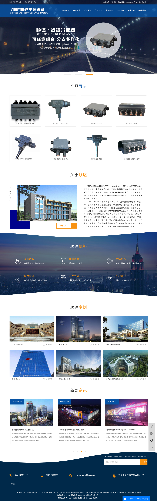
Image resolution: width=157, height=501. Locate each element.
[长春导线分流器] (96, 146)
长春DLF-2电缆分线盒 (132, 159)
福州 (97, 498)
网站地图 (121, 2)
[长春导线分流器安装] (25, 146)
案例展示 (109, 10)
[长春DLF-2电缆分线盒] (131, 146)
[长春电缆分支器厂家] (60, 146)
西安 (94, 498)
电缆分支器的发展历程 (26, 430)
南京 (90, 498)
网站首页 (65, 10)
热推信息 (106, 2)
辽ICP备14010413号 (63, 492)
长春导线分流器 (96, 159)
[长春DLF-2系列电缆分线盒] (25, 111)
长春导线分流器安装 (25, 159)
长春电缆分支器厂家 (60, 159)
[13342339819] (151, 426)
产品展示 (98, 10)
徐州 (87, 498)
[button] (67, 74)
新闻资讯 (87, 10)
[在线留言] (151, 440)
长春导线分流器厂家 (109, 492)
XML (131, 2)
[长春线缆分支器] (96, 111)
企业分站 (114, 2)
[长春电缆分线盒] (131, 111)
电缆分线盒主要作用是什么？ (124, 430)
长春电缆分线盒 (131, 123)
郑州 (67, 498)
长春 (77, 498)
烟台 (84, 498)
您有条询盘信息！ (140, 2)
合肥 (74, 498)
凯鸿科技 (138, 492)
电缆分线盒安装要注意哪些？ (77, 430)
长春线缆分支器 (96, 123)
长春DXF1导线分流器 (60, 123)
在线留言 (131, 10)
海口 (70, 498)
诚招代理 (120, 10)
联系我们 (142, 10)
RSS (126, 2)
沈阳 (80, 498)
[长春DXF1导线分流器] (60, 111)
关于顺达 (76, 10)
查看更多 (63, 226)
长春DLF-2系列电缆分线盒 (25, 123)
